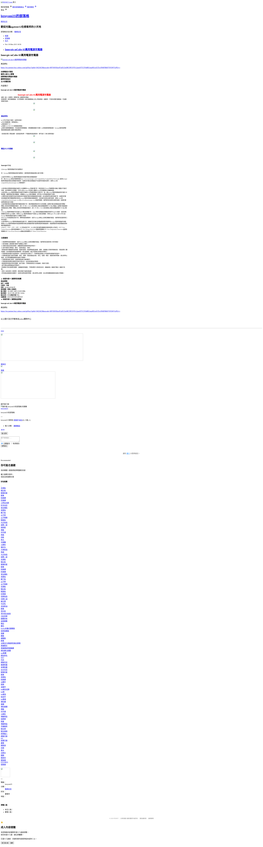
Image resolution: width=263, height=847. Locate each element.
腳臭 (2, 495)
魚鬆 (2, 370)
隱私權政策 (143, 818)
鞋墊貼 (3, 520)
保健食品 (4, 596)
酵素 (2, 609)
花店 (2, 660)
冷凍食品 (4, 550)
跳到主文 (4, 21)
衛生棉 (3, 729)
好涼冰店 (4, 505)
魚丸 (2, 540)
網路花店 (4, 662)
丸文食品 (4, 522)
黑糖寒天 (4, 646)
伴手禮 (3, 532)
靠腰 (2, 633)
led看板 (3, 699)
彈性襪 (3, 702)
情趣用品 (4, 716)
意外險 (3, 611)
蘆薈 (2, 743)
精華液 (3, 745)
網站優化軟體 (6, 650)
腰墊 (2, 636)
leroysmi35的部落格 (15, 16)
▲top (3, 429)
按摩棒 (3, 719)
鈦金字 (3, 697)
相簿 (6, 36)
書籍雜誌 (17, 426)
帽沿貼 (3, 490)
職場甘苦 (17, 32)
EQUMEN (4, 762)
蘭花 (2, 626)
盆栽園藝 (4, 621)
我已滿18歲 (5, 843)
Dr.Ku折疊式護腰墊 (8, 628)
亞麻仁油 (4, 599)
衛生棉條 (4, 731)
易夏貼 (3, 510)
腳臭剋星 (4, 493)
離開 (11, 843)
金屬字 (3, 687)
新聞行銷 (4, 740)
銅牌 (2, 684)
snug (2, 331)
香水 (2, 750)
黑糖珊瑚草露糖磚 (7, 648)
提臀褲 (3, 764)
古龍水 (3, 753)
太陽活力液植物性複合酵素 (11, 643)
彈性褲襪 (4, 707)
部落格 (7, 38)
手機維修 (4, 726)
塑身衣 (3, 364)
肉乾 (2, 537)
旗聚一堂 (4, 525)
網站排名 (4, 655)
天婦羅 (3, 542)
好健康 (3, 594)
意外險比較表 (6, 614)
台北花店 (4, 670)
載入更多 (4, 433)
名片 (6, 41)
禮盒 (2, 530)
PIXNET (116, 818)
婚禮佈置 (4, 665)
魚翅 (2, 552)
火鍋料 (3, 545)
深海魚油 (4, 606)
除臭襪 (3, 498)
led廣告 (3, 694)
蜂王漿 (3, 601)
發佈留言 (4, 446)
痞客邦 (16, 420)
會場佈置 (4, 667)
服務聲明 (151, 818)
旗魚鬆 (3, 527)
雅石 (2, 623)
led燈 (2, 692)
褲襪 (2, 704)
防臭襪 (3, 500)
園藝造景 (4, 618)
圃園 (2, 755)
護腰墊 (3, 638)
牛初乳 (3, 604)
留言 (20, 420)
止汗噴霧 (4, 517)
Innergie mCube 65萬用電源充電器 (23, 49)
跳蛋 (2, 721)
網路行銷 (4, 736)
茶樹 (2, 748)
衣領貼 (3, 488)
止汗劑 (3, 515)
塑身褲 (3, 760)
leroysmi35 (4, 408)
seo (2, 738)
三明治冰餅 (5, 503)
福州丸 (3, 547)
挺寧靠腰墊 (5, 631)
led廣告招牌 (5, 689)
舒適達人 (4, 734)
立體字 (3, 682)
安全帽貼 (4, 508)
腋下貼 (3, 513)
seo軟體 (3, 653)
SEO (2, 657)
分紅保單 (4, 616)
